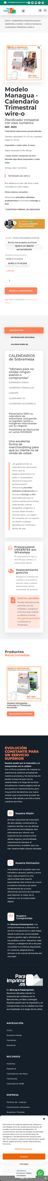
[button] (44, 1118)
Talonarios (12, 1079)
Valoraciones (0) (19, 344)
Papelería (11, 1069)
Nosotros (11, 1045)
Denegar (24, 1164)
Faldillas (11, 1064)
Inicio (7, 21)
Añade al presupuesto (21, 291)
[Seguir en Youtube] (36, 2)
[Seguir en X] (39, 2)
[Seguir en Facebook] (29, 2)
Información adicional (23, 337)
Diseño (8, 238)
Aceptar (24, 1156)
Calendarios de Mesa (17, 1074)
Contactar (11, 1040)
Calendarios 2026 (15, 1084)
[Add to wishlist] (9, 47)
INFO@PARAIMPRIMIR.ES (29, 618)
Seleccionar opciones (20, 714)
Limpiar (10, 271)
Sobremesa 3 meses (14, 24)
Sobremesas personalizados (26, 21)
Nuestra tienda (14, 1035)
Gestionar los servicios (23, 1149)
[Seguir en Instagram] (43, 2)
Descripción (16, 330)
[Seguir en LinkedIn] (32, 2)
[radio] (22, 243)
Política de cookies (16, 1102)
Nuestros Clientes (16, 1112)
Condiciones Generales (18, 1107)
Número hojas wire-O (16, 255)
